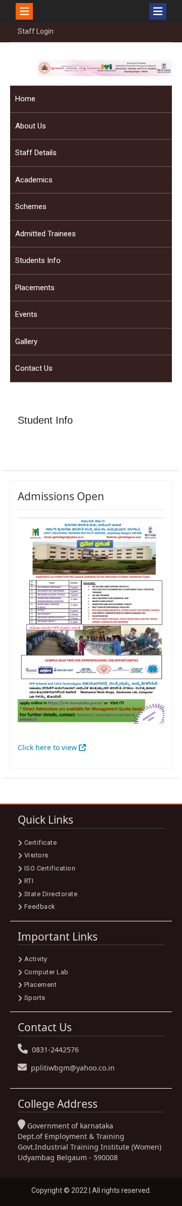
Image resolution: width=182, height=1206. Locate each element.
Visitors (36, 855)
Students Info (38, 260)
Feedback (40, 906)
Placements (35, 287)
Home (25, 98)
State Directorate (51, 894)
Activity (36, 959)
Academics (34, 179)
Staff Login (36, 31)
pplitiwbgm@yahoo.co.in (73, 1068)
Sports (35, 997)
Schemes (31, 206)
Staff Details (36, 152)
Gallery (26, 341)
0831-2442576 (55, 1049)
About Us (30, 125)
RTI (29, 881)
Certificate (40, 842)
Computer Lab (46, 972)
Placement (40, 984)
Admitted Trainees (45, 233)
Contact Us (34, 368)
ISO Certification (50, 868)
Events (26, 314)
